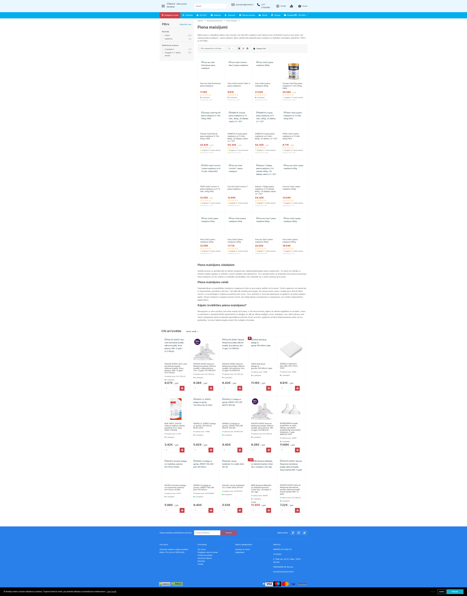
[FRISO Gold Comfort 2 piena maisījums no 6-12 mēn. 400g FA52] (211, 174)
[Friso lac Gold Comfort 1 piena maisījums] (239, 174)
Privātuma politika (205, 555)
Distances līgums (205, 558)
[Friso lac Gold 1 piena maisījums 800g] (266, 227)
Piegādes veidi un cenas (208, 552)
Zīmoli (264, 15)
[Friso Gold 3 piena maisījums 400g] (239, 227)
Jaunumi (231, 15)
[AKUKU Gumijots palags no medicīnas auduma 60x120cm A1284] (176, 471)
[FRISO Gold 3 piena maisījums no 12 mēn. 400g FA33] (294, 121)
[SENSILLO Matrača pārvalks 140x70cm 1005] (291, 349)
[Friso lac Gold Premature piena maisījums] (211, 71)
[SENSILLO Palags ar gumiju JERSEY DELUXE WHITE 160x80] (233, 409)
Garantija (201, 561)
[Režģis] (239, 48)
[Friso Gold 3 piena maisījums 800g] (294, 227)
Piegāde (290, 15)
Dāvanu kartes (248, 15)
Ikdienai (217, 15)
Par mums (202, 549)
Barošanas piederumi (214, 21)
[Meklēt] (228, 6)
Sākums (200, 21)
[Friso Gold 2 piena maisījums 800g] (266, 71)
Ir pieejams (169, 49)
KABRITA (168, 39)
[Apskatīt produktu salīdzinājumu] (292, 6)
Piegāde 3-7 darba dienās (173, 54)
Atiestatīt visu (185, 24)
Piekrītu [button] (455, 592)
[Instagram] (298, 532)
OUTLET (203, 15)
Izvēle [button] (441, 592)
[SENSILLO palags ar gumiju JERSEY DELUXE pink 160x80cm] (204, 471)
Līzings (276, 15)
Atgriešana (239, 552)
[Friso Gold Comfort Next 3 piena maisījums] (239, 71)
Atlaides (188, 15)
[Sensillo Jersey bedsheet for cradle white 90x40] (233, 471)
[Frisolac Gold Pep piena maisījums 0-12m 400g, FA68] (294, 71)
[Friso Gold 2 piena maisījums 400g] (211, 227)
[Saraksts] (243, 48)
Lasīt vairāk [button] (111, 592)
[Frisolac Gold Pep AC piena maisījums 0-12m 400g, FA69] (211, 121)
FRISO (167, 35)
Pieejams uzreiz (171, 15)
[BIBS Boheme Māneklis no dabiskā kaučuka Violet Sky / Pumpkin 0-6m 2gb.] (262, 471)
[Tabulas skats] (247, 48)
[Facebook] (292, 532)
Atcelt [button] (432, 592)
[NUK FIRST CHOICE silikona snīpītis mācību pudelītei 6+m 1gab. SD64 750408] (176, 409)
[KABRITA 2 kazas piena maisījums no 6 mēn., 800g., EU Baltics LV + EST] (266, 121)
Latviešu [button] (301, 15)
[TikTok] (304, 532)
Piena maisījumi (231, 21)
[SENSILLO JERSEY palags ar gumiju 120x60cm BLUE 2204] (204, 409)
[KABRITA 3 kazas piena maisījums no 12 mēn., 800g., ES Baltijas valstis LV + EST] (239, 121)
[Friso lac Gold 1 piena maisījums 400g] (294, 174)
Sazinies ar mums (242, 549)
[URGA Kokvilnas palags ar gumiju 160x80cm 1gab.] (262, 349)
